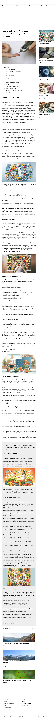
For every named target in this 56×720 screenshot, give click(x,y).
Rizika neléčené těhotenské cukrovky (13, 71)
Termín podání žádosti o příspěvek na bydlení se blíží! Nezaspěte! (46, 116)
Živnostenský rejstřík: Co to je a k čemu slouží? (16, 643)
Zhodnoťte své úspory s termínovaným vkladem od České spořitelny (45, 96)
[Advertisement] (28, 16)
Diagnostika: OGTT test (11, 75)
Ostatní (30, 5)
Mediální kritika (5, 5)
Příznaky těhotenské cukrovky (12, 73)
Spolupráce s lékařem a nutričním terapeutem (15, 90)
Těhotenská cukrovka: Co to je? (12, 69)
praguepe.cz (4, 2)
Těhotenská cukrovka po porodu (12, 92)
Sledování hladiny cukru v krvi (12, 88)
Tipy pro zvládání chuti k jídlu (12, 84)
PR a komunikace (36, 5)
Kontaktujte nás (14, 623)
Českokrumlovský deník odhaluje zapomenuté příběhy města (46, 60)
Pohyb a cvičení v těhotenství (12, 86)
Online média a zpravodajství (22, 5)
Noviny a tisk (12, 5)
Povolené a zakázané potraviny (12, 80)
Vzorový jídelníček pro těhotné (12, 82)
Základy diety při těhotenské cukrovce (14, 78)
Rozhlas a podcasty (45, 5)
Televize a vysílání (6, 7)
